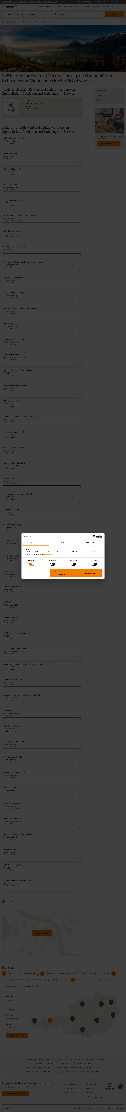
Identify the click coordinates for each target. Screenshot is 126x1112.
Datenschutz (47, 554)
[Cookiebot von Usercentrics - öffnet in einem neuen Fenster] (94, 536)
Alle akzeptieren (89, 573)
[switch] (52, 564)
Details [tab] (63, 542)
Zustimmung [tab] (35, 543)
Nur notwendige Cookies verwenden (63, 573)
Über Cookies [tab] (90, 542)
